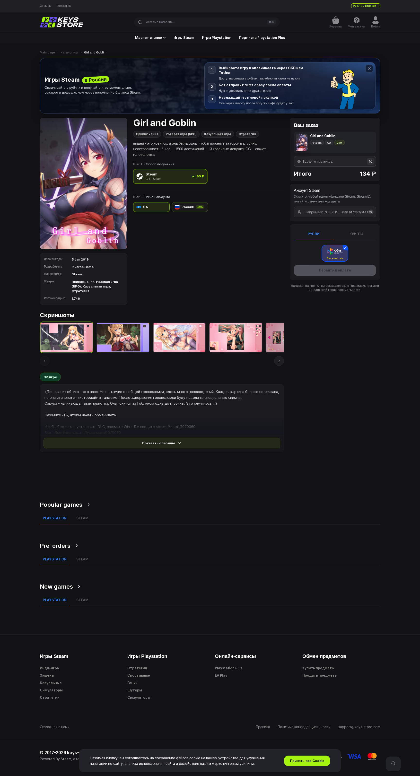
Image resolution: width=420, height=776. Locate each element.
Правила (263, 727)
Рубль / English (364, 6)
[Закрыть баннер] (369, 68)
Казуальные (51, 683)
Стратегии (50, 697)
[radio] (170, 176)
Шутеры (134, 690)
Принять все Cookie (307, 761)
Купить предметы (318, 668)
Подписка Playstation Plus (262, 37)
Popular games (61, 504)
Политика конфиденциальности (304, 727)
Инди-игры (50, 668)
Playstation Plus (229, 668)
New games (56, 586)
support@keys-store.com (359, 727)
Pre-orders (55, 545)
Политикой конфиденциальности (335, 290)
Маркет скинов (148, 37)
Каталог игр (69, 52)
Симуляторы (51, 690)
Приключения (147, 134)
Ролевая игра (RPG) (181, 134)
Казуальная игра (217, 134)
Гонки (132, 683)
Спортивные (138, 675)
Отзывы (46, 5)
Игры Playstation (216, 37)
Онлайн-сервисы (235, 656)
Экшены (47, 675)
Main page (47, 52)
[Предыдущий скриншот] (45, 361)
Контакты (64, 5)
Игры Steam (184, 37)
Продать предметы (319, 675)
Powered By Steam (55, 759)
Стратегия (247, 134)
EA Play (221, 675)
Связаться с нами (55, 727)
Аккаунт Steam (307, 190)
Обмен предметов (324, 656)
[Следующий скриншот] (279, 361)
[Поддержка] (393, 764)
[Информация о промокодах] (370, 161)
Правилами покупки (364, 286)
